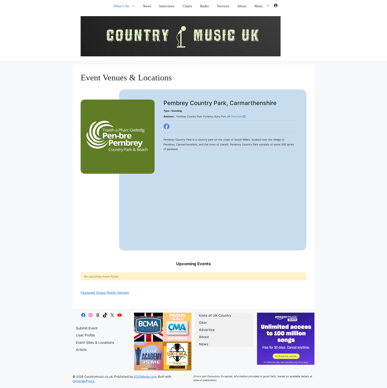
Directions (238, 116)
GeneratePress (83, 381)
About (241, 6)
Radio (204, 6)
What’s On (121, 6)
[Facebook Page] (166, 126)
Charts (187, 6)
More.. (259, 6)
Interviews (167, 6)
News (147, 6)
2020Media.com (145, 377)
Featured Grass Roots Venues (105, 293)
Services (223, 6)
